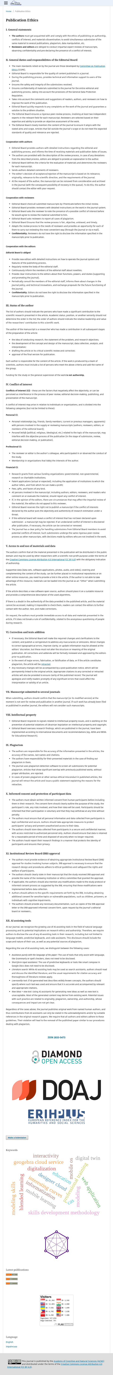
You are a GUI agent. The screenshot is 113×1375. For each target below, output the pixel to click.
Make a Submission (17, 1137)
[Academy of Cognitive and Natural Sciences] (56, 1258)
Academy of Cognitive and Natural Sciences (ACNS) (79, 1361)
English (9, 1342)
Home (8, 11)
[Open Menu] (6, 3)
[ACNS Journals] (56, 1063)
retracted (45, 664)
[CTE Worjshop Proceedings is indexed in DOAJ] (56, 1105)
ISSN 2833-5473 (56, 1037)
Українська (11, 1346)
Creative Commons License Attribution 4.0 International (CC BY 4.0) (43, 559)
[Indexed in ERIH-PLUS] (56, 1125)
